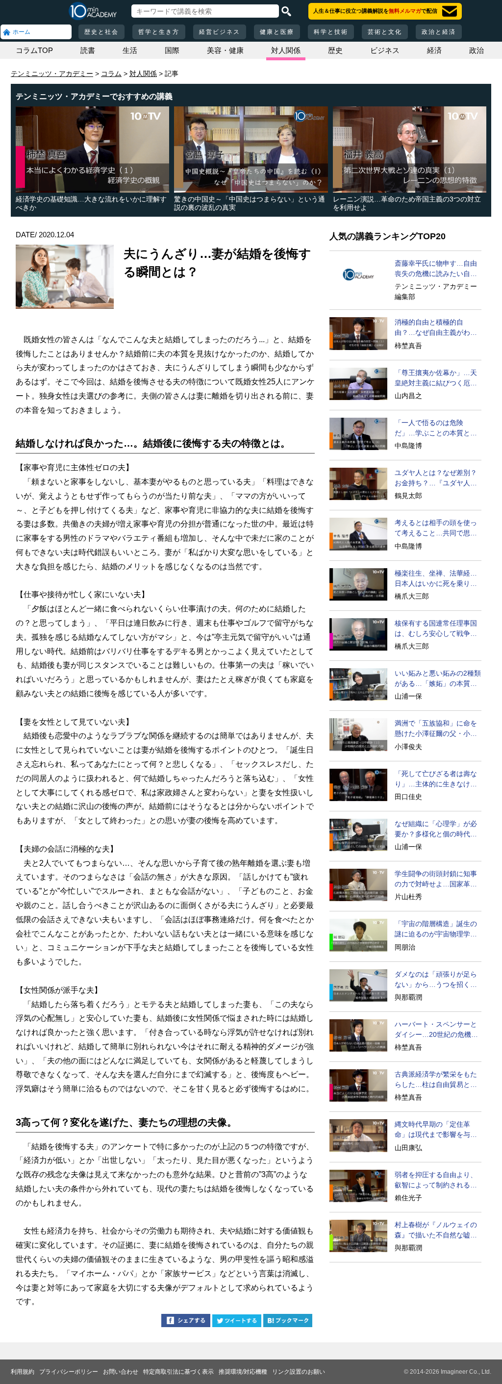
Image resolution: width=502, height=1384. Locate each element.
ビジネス (385, 50)
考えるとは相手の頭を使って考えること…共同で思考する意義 (436, 528)
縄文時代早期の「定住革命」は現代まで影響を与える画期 (436, 1130)
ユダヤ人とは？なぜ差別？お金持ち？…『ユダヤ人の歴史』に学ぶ (436, 478)
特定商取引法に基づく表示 (178, 1371)
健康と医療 (277, 31)
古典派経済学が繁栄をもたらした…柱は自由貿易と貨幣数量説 (436, 1080)
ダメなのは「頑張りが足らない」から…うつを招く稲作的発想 (436, 980)
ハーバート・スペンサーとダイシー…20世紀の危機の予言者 (436, 1030)
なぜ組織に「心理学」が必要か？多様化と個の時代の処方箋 (436, 829)
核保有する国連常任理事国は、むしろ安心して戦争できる (436, 629)
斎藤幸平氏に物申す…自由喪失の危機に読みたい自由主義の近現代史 (436, 269)
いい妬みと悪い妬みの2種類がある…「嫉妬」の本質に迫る (438, 679)
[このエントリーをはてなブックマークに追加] (287, 1322)
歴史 (335, 50)
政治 (476, 50)
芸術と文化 (385, 31)
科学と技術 (331, 31)
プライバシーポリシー (68, 1371)
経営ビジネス (219, 31)
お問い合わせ (120, 1371)
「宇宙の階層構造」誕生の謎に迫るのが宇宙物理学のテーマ (436, 929)
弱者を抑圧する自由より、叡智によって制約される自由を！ (436, 1180)
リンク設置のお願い (298, 1371)
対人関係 (286, 50)
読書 (87, 50)
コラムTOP (34, 50)
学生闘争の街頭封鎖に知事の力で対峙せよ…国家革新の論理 (436, 879)
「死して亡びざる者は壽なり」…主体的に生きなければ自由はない (436, 779)
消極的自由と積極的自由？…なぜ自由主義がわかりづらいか (436, 328)
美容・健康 (225, 50)
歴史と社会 (101, 31)
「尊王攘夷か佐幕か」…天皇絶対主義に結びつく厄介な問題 (436, 378)
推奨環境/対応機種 (243, 1371)
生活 (130, 50)
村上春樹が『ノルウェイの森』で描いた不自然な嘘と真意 (436, 1230)
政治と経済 (439, 31)
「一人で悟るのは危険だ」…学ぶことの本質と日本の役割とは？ (436, 428)
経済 (434, 50)
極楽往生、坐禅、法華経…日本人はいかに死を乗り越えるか (436, 579)
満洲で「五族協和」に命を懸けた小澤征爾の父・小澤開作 (436, 729)
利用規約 (22, 1371)
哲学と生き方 (158, 31)
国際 (172, 50)
